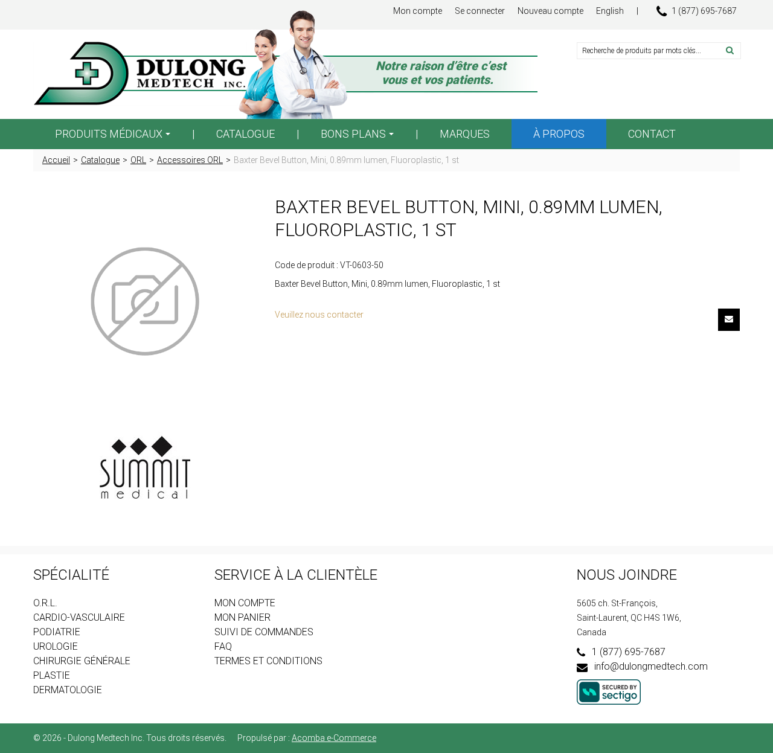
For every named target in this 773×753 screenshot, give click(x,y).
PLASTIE (51, 675)
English (610, 11)
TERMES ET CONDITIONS (268, 661)
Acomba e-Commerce (334, 738)
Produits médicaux (108, 133)
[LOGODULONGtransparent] (145, 74)
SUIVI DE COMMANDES (263, 632)
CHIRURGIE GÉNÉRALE (81, 661)
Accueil (56, 160)
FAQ (223, 646)
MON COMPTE (244, 603)
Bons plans (353, 133)
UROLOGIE (55, 646)
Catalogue (245, 133)
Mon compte (417, 11)
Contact (652, 133)
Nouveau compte (550, 11)
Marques (465, 133)
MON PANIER (242, 617)
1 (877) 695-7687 (704, 11)
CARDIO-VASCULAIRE (79, 617)
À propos (559, 133)
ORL (138, 160)
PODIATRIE (56, 632)
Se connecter (480, 11)
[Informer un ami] (729, 320)
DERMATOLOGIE (67, 690)
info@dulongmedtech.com (651, 666)
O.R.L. (45, 603)
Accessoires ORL (190, 160)
